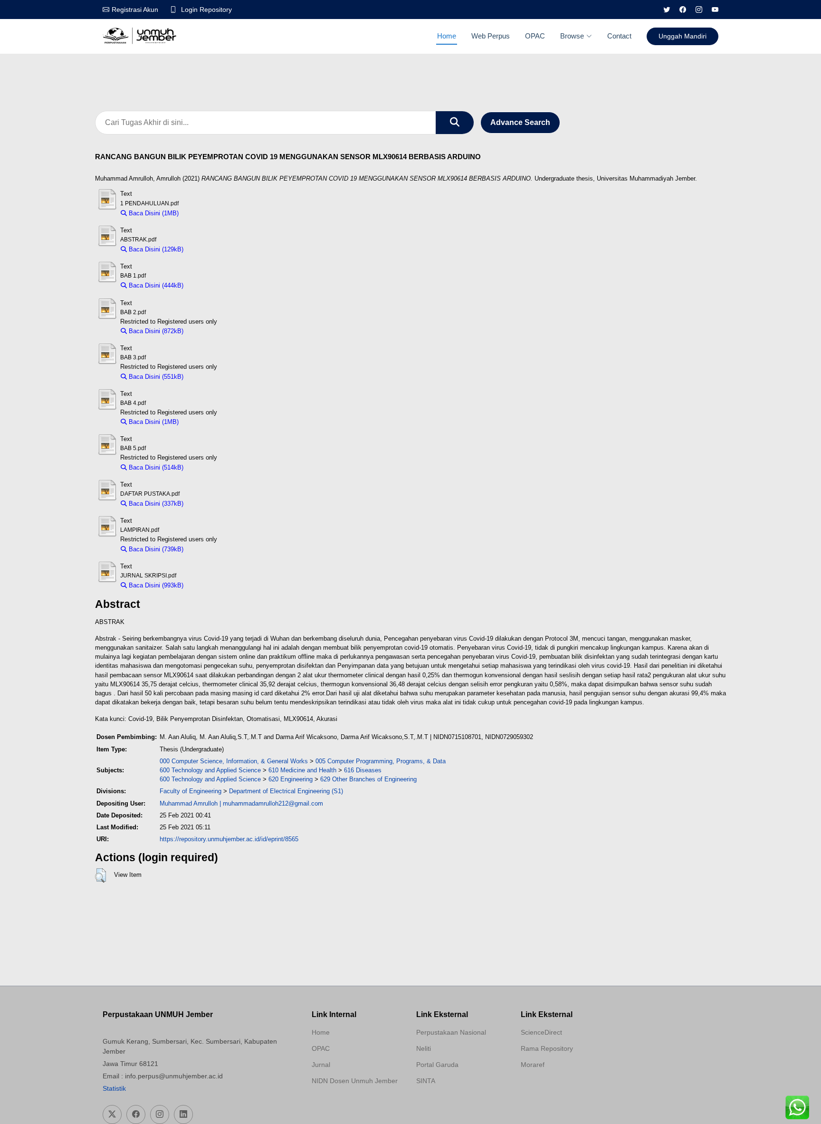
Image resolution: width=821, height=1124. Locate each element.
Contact (619, 36)
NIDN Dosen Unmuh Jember (355, 1080)
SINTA (425, 1080)
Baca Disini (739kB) (155, 549)
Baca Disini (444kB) (155, 285)
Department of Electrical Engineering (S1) (286, 791)
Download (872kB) (213, 331)
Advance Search (520, 122)
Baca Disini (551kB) (155, 376)
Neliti (423, 1048)
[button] (100, 875)
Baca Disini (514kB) (155, 467)
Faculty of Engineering (190, 791)
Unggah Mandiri (682, 36)
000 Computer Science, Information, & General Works (234, 761)
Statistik (114, 1088)
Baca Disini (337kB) (155, 503)
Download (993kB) (213, 585)
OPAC (535, 36)
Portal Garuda (437, 1064)
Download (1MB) (206, 213)
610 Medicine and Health (302, 770)
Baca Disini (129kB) (155, 249)
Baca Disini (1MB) (153, 213)
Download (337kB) (213, 503)
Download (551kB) (213, 376)
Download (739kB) (213, 549)
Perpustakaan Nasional (451, 1032)
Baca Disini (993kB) (155, 585)
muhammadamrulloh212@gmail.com (273, 803)
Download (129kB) (213, 249)
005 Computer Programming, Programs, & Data (380, 761)
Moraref (532, 1064)
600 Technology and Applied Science (210, 770)
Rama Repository (547, 1048)
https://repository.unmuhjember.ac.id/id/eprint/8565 (229, 839)
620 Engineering (290, 779)
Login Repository (206, 9)
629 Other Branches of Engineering (368, 779)
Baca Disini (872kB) (155, 331)
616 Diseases (363, 770)
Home (446, 36)
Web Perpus (490, 36)
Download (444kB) (213, 285)
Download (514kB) (213, 467)
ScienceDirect (541, 1032)
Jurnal (321, 1064)
